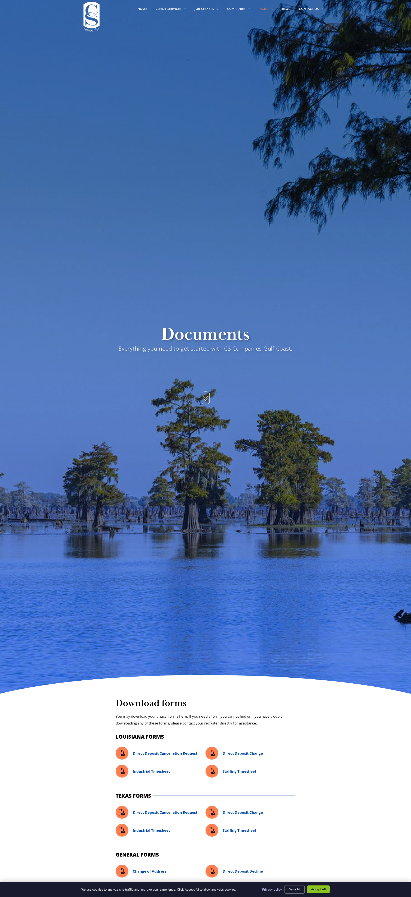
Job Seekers (209, 10)
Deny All (295, 889)
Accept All (318, 889)
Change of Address (149, 871)
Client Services (173, 10)
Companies (240, 10)
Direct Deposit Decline (243, 871)
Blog (288, 10)
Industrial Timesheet (151, 771)
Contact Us (313, 10)
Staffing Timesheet (239, 771)
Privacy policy (272, 889)
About (268, 10)
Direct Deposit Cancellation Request (165, 753)
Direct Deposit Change (243, 753)
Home (144, 10)
